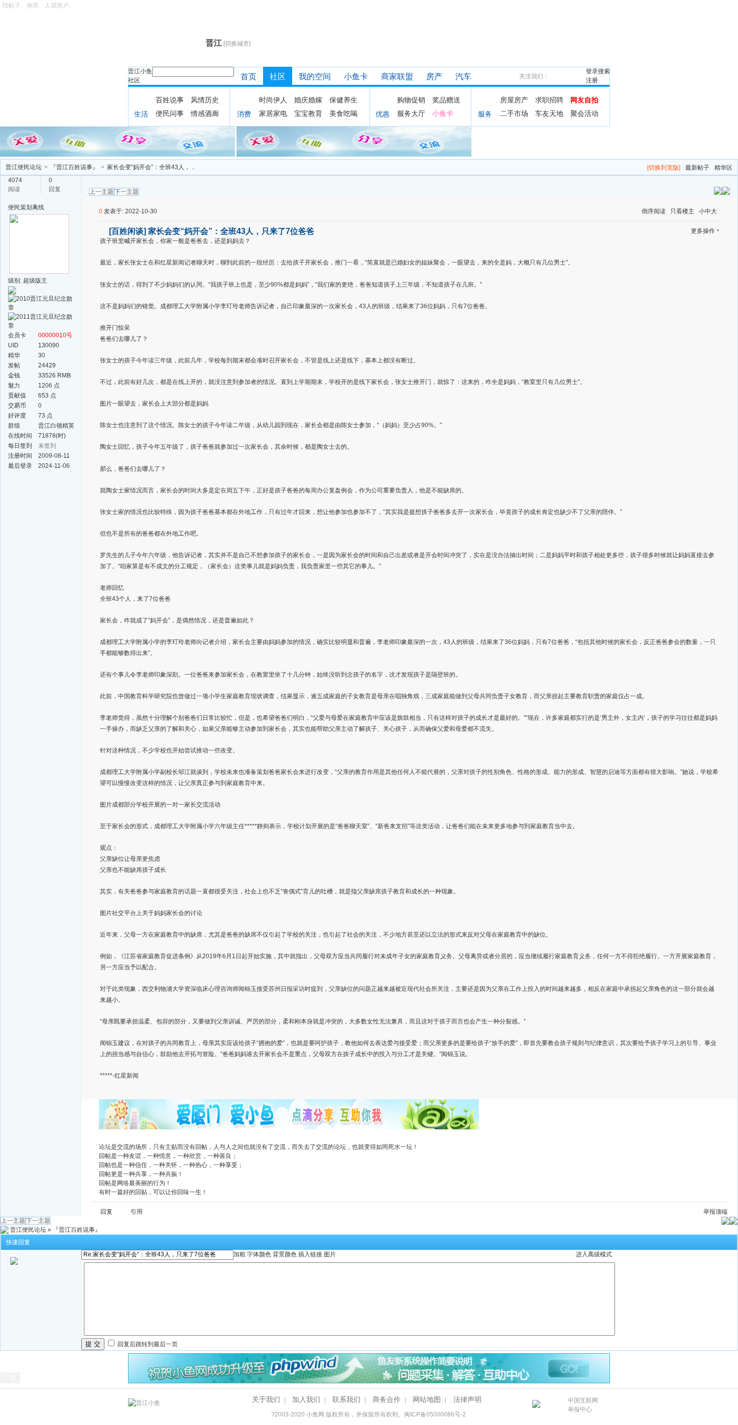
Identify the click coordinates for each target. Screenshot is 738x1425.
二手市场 (514, 113)
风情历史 (205, 100)
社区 (134, 80)
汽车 (463, 76)
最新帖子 (697, 167)
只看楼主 (682, 211)
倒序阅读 (654, 211)
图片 (330, 1254)
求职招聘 (549, 100)
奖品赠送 (446, 100)
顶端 (721, 1211)
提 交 (92, 1344)
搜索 (604, 71)
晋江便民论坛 (24, 167)
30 (41, 355)
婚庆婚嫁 (308, 100)
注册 (592, 80)
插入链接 (310, 1254)
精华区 (723, 167)
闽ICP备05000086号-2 (435, 1414)
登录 (592, 71)
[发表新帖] (726, 190)
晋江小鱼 (140, 71)
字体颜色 (259, 1254)
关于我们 (266, 1399)
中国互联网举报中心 (583, 1405)
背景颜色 (285, 1254)
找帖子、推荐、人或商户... (38, 5)
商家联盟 (397, 76)
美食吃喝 (343, 113)
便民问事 (170, 113)
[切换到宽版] (663, 167)
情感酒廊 (205, 113)
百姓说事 (170, 100)
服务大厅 (411, 113)
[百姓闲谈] (127, 231)
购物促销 (411, 100)
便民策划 (20, 207)
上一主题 (101, 191)
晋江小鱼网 (164, 43)
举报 (709, 1211)
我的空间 (315, 76)
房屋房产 (514, 100)
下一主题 (126, 191)
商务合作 (387, 1399)
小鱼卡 (356, 76)
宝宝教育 (308, 113)
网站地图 (427, 1399)
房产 (434, 76)
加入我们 (306, 1399)
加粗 (239, 1254)
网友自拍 (584, 100)
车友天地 (549, 113)
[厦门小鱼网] (118, 141)
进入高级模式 (594, 1254)
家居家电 (273, 113)
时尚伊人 (273, 100)
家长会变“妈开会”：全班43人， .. (151, 167)
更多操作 (703, 230)
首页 (248, 76)
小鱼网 (315, 1414)
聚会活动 (584, 113)
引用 (137, 1211)
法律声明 (467, 1399)
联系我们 (346, 1399)
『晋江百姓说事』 (74, 167)
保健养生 (343, 100)
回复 (106, 1211)
